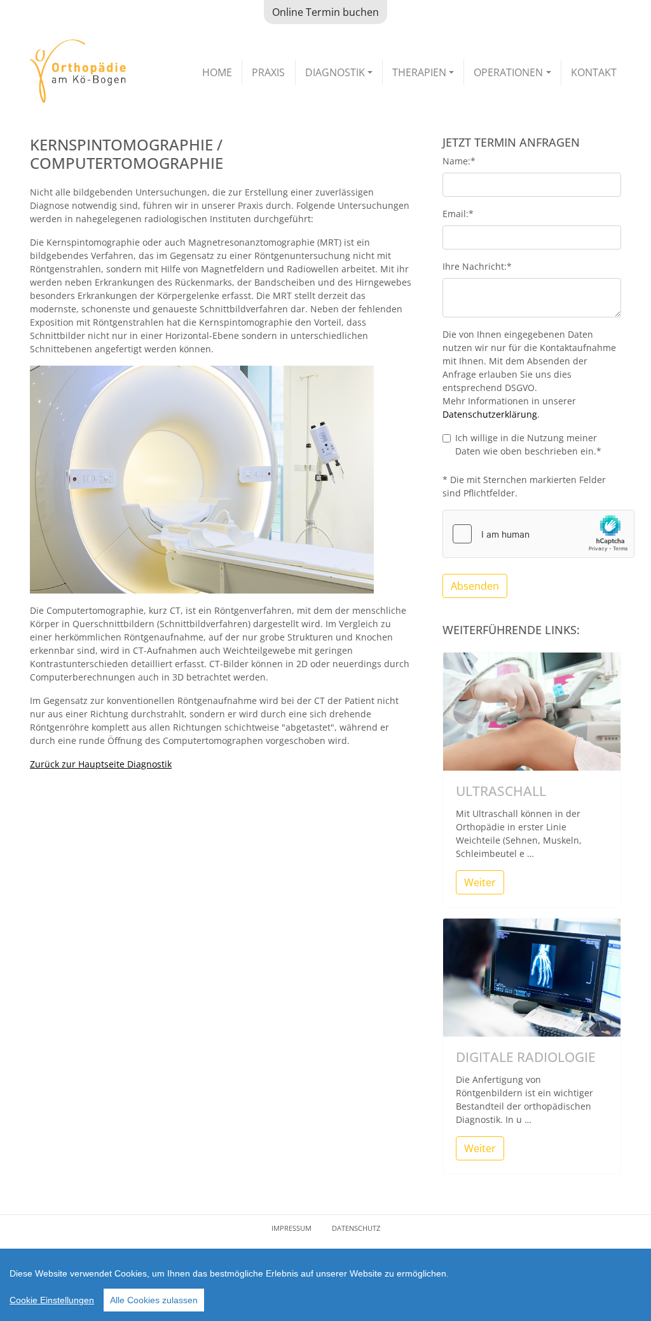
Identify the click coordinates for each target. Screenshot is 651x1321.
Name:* (459, 161)
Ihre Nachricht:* (477, 266)
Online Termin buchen (325, 12)
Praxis (268, 72)
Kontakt (594, 72)
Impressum (291, 1228)
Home (217, 72)
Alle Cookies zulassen (154, 1300)
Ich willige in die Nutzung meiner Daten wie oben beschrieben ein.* (528, 444)
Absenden (475, 586)
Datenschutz (356, 1228)
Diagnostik (335, 72)
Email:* (458, 214)
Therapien (419, 72)
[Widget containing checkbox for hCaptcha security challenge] (538, 534)
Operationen (508, 72)
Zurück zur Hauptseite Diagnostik (101, 764)
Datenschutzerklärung (489, 414)
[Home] (78, 71)
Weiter (480, 882)
